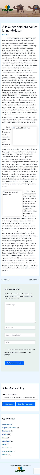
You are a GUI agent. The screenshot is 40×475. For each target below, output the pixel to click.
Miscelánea (6, 441)
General (5, 434)
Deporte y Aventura (9, 427)
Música (4, 444)
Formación (6, 431)
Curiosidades (7, 424)
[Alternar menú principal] (36, 8)
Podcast (5, 454)
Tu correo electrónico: (9, 394)
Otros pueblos (7, 451)
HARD (4, 438)
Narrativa (5, 448)
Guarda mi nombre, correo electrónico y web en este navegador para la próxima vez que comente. (20, 352)
